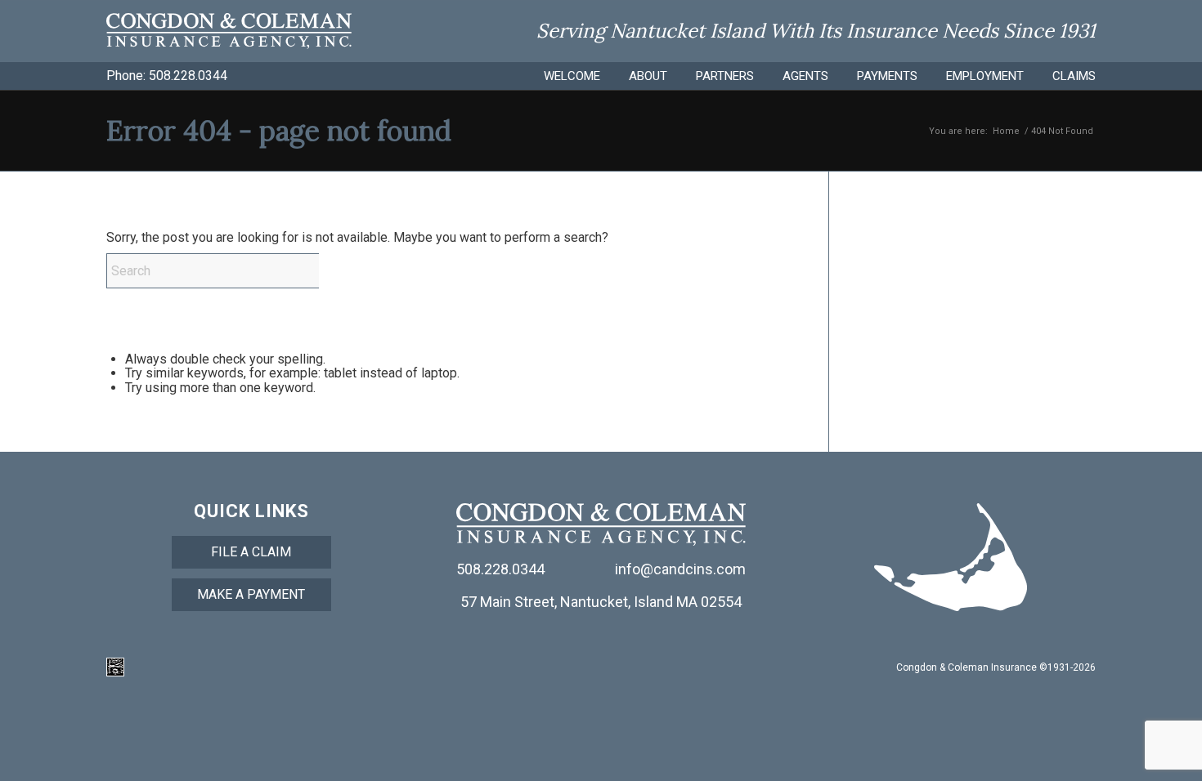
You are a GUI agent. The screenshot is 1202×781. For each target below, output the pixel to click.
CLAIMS (1074, 76)
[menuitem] (557, 76)
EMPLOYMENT (985, 76)
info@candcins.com (680, 569)
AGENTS (805, 76)
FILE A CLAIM (251, 552)
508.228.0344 (188, 75)
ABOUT (648, 76)
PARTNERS (725, 76)
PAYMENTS (887, 76)
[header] (229, 31)
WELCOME (572, 76)
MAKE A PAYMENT (251, 594)
